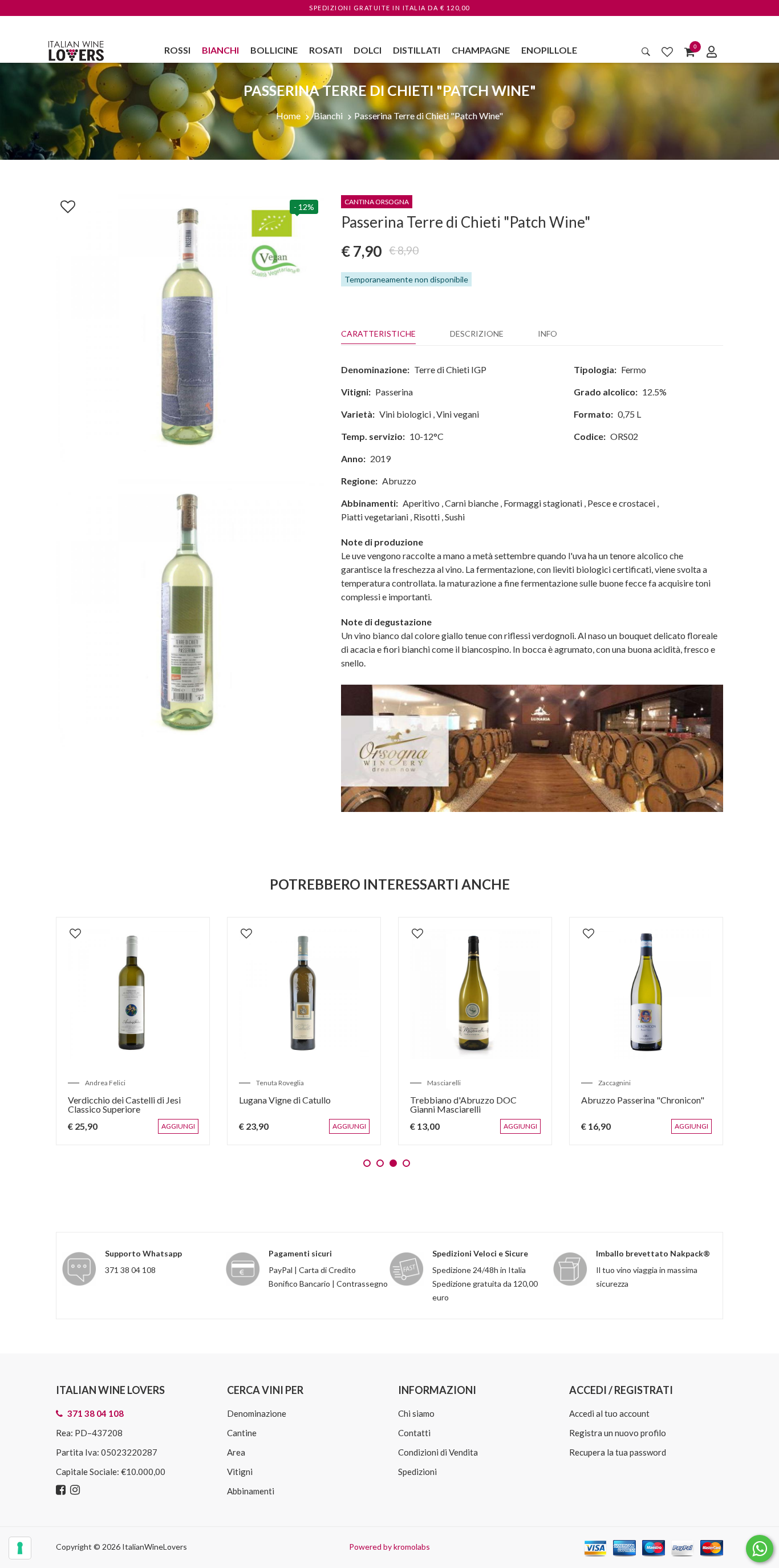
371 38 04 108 (130, 1270)
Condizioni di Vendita (438, 1452)
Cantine (242, 1433)
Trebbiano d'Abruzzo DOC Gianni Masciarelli (463, 1104)
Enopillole (549, 50)
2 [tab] (380, 1163)
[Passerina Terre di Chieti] (190, 326)
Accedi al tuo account (609, 1413)
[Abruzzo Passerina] (646, 994)
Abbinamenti (250, 1491)
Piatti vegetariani (374, 516)
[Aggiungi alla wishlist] (62, 204)
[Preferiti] (667, 51)
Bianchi (220, 50)
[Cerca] (646, 51)
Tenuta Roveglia (280, 1082)
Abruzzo (399, 480)
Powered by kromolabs (389, 1546)
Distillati (416, 50)
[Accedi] (712, 51)
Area (236, 1452)
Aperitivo (421, 503)
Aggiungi (181, 1132)
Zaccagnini (614, 1082)
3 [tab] (393, 1163)
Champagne (481, 50)
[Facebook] (62, 1490)
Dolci (368, 50)
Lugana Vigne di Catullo (285, 1099)
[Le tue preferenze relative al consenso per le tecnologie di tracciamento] (20, 1548)
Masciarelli (444, 1082)
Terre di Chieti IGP (450, 369)
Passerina (394, 391)
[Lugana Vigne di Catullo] (304, 994)
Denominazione (256, 1413)
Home (288, 115)
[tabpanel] (132, 1031)
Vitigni (240, 1471)
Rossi (177, 50)
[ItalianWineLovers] (75, 49)
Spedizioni (417, 1471)
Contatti (414, 1433)
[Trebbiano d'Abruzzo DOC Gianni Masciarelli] (475, 994)
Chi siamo (416, 1413)
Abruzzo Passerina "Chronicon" (642, 1099)
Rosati (325, 50)
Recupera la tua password (617, 1452)
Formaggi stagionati (543, 503)
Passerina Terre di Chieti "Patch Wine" (428, 115)
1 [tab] (367, 1163)
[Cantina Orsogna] (532, 747)
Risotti (426, 516)
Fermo (633, 369)
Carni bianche (471, 503)
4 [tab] (406, 1163)
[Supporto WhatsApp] (759, 1551)
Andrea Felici (105, 1082)
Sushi (455, 516)
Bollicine (274, 50)
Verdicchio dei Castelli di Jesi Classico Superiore (124, 1104)
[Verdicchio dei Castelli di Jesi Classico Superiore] (133, 994)
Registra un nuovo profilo (617, 1433)
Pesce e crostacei (621, 503)
